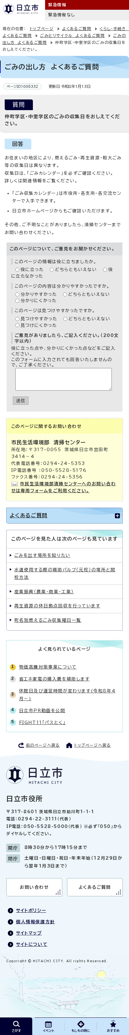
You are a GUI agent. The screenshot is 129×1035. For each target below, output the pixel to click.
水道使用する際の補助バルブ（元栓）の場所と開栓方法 (65, 573)
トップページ (42, 28)
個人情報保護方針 (35, 922)
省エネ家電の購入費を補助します (54, 679)
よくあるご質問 (76, 28)
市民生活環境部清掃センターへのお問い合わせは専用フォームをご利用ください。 (63, 487)
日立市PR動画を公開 (42, 710)
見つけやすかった (39, 319)
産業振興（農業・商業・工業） (44, 592)
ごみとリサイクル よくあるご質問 (72, 35)
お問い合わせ (34, 887)
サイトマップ (29, 933)
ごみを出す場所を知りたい (42, 555)
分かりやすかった (39, 294)
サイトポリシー (31, 910)
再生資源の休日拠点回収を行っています (57, 606)
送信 (20, 400)
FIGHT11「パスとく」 (42, 722)
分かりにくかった (39, 300)
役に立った (32, 269)
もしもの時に (80, 1030)
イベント (48, 1030)
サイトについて (31, 944)
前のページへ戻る (43, 745)
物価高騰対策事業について (48, 667)
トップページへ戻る (92, 745)
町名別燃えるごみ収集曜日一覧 (47, 620)
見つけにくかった (39, 325)
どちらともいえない (76, 269)
